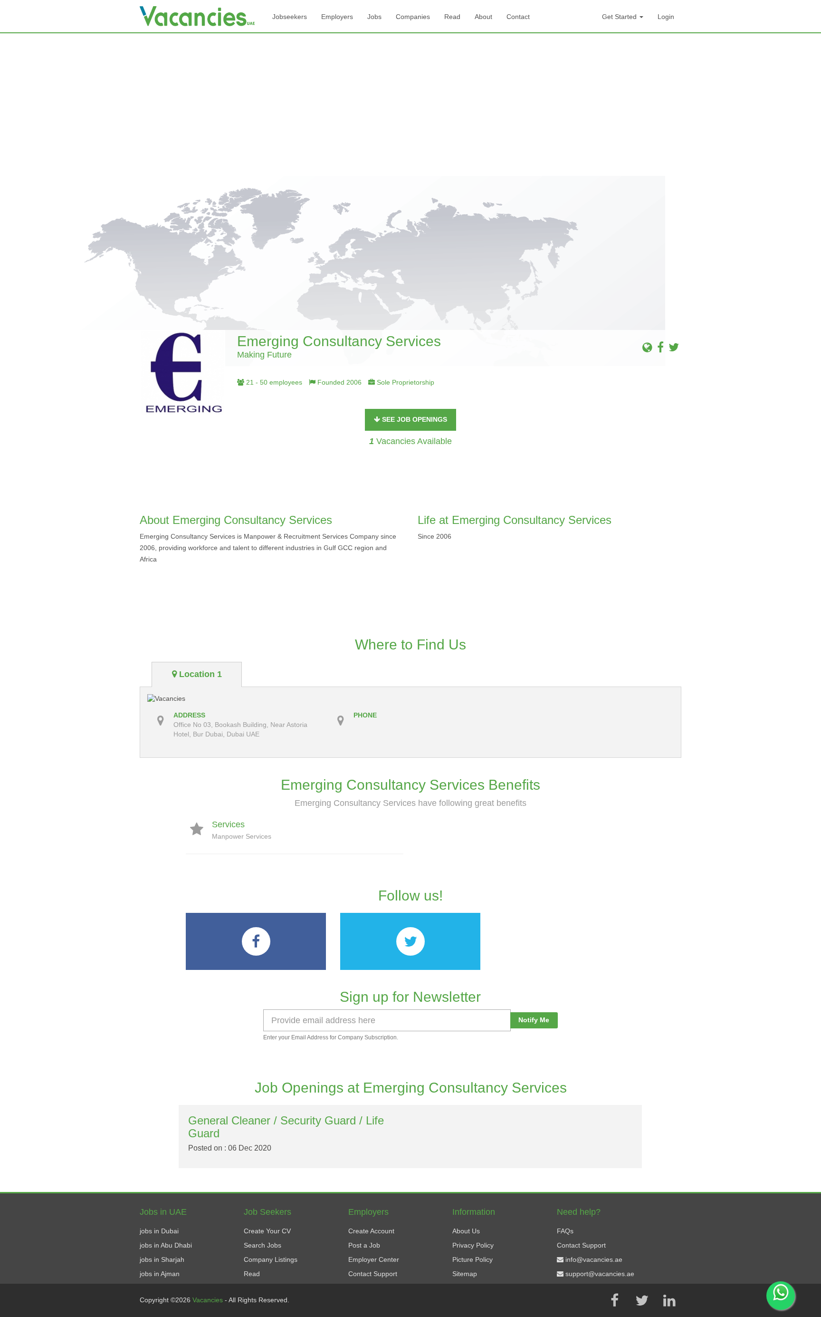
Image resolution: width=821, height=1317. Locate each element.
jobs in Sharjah (162, 1259)
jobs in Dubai (159, 1231)
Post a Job (364, 1245)
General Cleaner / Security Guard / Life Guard (286, 1126)
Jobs (374, 16)
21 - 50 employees (273, 382)
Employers (337, 16)
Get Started (620, 16)
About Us (466, 1231)
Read (452, 16)
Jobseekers (289, 16)
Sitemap (464, 1274)
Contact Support (372, 1274)
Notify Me (533, 1020)
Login (666, 16)
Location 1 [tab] (199, 674)
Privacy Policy (473, 1245)
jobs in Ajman (160, 1274)
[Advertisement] (410, 104)
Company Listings (270, 1259)
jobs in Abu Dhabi (166, 1245)
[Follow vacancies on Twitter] (642, 1300)
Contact (518, 16)
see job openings (413, 419)
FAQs (565, 1231)
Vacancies (208, 1300)
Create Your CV (267, 1231)
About (483, 16)
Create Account (371, 1231)
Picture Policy (472, 1259)
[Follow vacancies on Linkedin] (669, 1300)
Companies (413, 16)
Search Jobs (262, 1245)
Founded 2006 (338, 382)
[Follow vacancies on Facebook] (614, 1300)
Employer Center (373, 1259)
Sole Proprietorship (404, 382)
